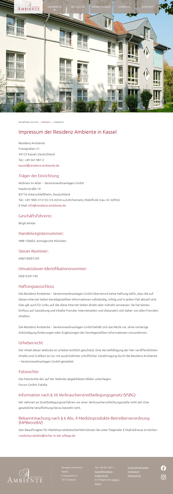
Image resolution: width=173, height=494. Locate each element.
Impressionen (101, 6)
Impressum (133, 471)
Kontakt (148, 6)
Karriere (124, 6)
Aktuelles (78, 6)
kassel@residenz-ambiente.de (39, 165)
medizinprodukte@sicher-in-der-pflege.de (47, 435)
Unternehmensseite (138, 467)
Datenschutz (134, 475)
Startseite (46, 122)
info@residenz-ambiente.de (47, 205)
